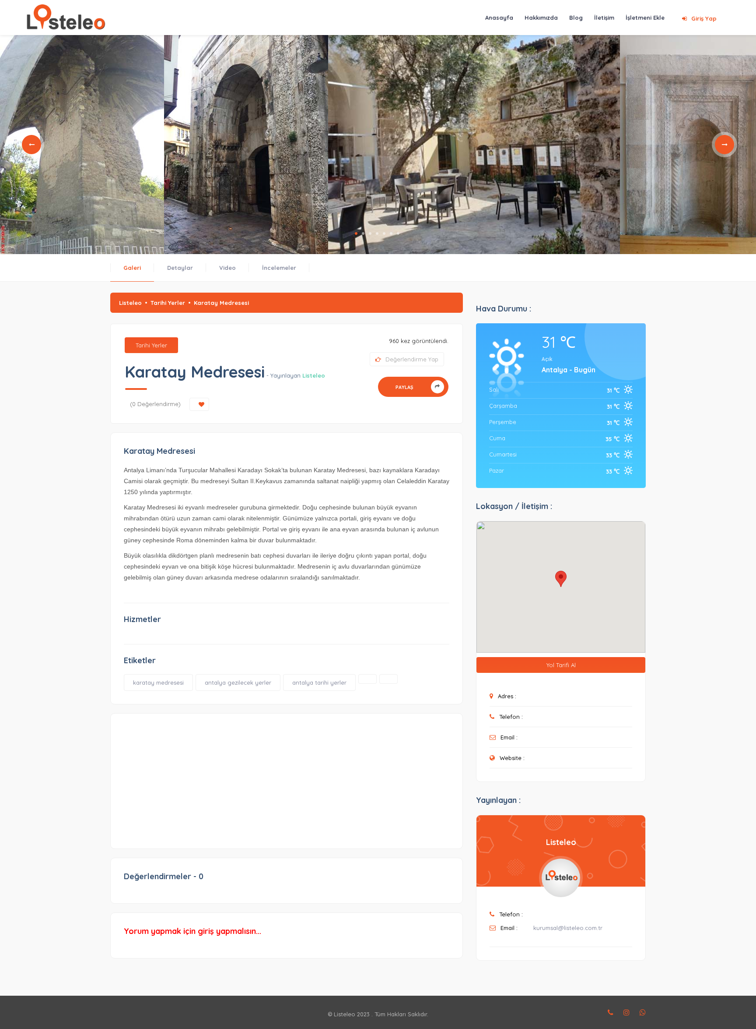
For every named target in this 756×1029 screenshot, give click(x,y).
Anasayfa (499, 17)
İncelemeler (279, 267)
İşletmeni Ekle (645, 17)
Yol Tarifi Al (561, 664)
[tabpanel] (82, 144)
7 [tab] (398, 233)
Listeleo (130, 302)
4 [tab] (377, 233)
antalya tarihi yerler (319, 682)
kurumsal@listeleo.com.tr (567, 927)
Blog (576, 17)
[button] (561, 579)
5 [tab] (384, 233)
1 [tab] (356, 233)
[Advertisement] (286, 776)
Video (227, 267)
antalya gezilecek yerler (238, 682)
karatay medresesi (158, 682)
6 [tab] (391, 233)
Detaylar (180, 267)
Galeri (132, 267)
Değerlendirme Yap (411, 359)
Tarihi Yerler (167, 302)
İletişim (604, 17)
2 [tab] (363, 233)
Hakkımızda (541, 17)
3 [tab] (370, 233)
